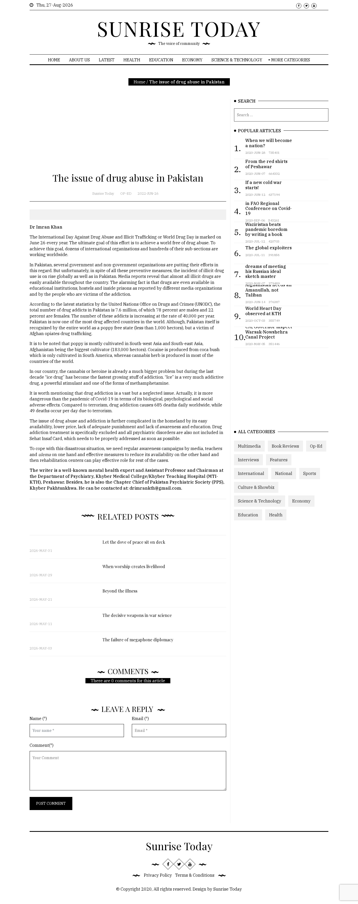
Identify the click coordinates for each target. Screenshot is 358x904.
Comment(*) (41, 745)
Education (161, 59)
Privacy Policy (158, 875)
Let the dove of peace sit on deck (133, 542)
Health (131, 59)
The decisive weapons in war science (137, 615)
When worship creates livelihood (133, 566)
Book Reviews (285, 445)
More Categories (290, 59)
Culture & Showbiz (256, 487)
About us (79, 59)
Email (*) (140, 718)
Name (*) (38, 718)
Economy (192, 59)
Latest (107, 59)
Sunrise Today (103, 193)
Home (54, 59)
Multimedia (249, 445)
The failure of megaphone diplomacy (137, 639)
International (251, 473)
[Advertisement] (128, 135)
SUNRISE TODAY (179, 28)
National (283, 473)
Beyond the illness (119, 591)
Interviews (248, 459)
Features (279, 459)
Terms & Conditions (194, 875)
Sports (309, 473)
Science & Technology (236, 59)
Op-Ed (126, 193)
